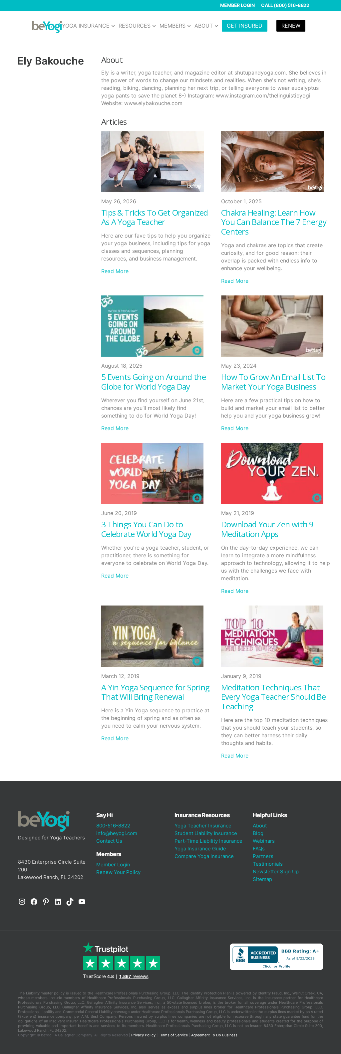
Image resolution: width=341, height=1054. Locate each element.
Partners (263, 856)
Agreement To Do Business (214, 1035)
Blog (258, 833)
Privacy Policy (143, 1035)
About (260, 825)
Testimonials (268, 864)
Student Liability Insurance (205, 833)
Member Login (237, 5)
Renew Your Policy (118, 872)
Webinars (264, 841)
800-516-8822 (113, 825)
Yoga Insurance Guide (200, 848)
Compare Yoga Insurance (204, 856)
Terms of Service (173, 1035)
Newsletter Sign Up (276, 871)
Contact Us (109, 841)
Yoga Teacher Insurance (202, 825)
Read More (115, 271)
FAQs (259, 848)
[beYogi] (47, 27)
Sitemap (262, 879)
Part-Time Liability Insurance (208, 841)
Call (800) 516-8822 (285, 5)
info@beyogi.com (116, 833)
